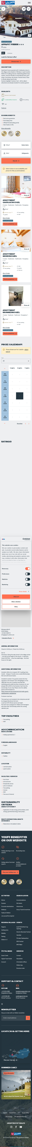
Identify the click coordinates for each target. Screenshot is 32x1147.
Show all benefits (6, 128)
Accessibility (25, 1113)
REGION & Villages (8, 922)
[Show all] (16, 197)
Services (19, 951)
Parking (3, 936)
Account (3, 962)
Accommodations (21, 900)
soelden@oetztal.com (22, 996)
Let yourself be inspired (7, 916)
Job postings (8, 1116)
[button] (16, 1108)
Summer (3, 903)
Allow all (16, 596)
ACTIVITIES (5, 896)
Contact (18, 955)
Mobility (3, 933)
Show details (23, 591)
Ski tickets (19, 903)
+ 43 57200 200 (5, 996)
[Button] (28, 1018)
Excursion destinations (7, 906)
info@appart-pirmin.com (7, 635)
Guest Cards (4, 955)
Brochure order (20, 968)
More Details (6, 218)
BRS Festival (19, 941)
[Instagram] (11, 1126)
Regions (3, 927)
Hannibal (18, 935)
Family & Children (5, 913)
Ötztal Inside (6, 951)
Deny (16, 606)
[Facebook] (16, 1126)
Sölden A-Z (4, 939)
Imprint (5, 1113)
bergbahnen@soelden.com (23, 991)
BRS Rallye (19, 944)
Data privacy (12, 1113)
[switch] (27, 574)
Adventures (19, 906)
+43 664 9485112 (6, 633)
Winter (3, 900)
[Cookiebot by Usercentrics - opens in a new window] (23, 539)
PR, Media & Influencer (20, 1116)
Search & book (22, 896)
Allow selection (16, 601)
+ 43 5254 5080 (5, 991)
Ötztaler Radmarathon (22, 938)
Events (19, 922)
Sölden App (19, 965)
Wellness (3, 909)
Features (3, 108)
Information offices (21, 962)
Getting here (4, 930)
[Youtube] (20, 1126)
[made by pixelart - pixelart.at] (16, 1143)
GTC (19, 1113)
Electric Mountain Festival (23, 932)
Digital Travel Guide (6, 958)
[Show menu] (29, 2)
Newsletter (19, 958)
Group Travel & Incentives (23, 909)
